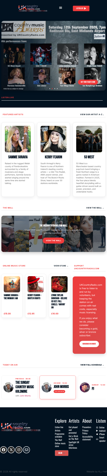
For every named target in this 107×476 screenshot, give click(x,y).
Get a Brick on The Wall (73, 437)
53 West (89, 157)
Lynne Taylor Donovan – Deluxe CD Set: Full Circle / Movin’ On (59, 301)
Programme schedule (59, 435)
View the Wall (53, 240)
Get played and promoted (73, 430)
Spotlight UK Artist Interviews (74, 445)
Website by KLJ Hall (97, 471)
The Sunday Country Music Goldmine (24, 387)
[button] (60, 7)
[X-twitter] (11, 449)
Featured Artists (13, 114)
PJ (93, 388)
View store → (61, 266)
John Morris (25, 395)
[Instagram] (18, 449)
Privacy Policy (85, 432)
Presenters (86, 427)
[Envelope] (26, 449)
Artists (57, 430)
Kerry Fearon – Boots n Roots (34, 297)
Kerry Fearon (53, 157)
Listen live (59, 427)
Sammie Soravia (18, 157)
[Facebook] (3, 449)
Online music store (14, 266)
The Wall (8, 208)
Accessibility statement (87, 438)
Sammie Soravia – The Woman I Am (11, 297)
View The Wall (94, 208)
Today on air (10, 365)
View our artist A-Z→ (92, 114)
